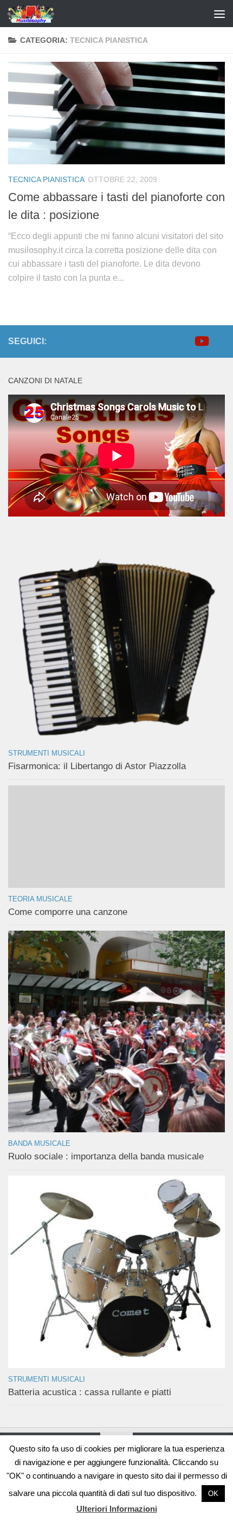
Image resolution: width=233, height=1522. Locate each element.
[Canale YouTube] (201, 340)
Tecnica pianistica (46, 179)
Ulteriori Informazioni (116, 1508)
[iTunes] (218, 340)
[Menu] (219, 13)
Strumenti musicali (46, 753)
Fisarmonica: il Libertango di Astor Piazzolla (97, 766)
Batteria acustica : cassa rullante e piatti (89, 1392)
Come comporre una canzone (67, 912)
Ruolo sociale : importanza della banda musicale (106, 1156)
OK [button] (213, 1493)
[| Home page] (39, 13)
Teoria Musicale (40, 899)
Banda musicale (39, 1143)
